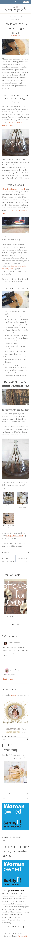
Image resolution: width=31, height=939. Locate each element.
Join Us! (6, 786)
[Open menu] (15, 2)
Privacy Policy (15, 926)
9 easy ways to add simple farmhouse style (23, 557)
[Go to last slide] (6, 601)
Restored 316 (22, 936)
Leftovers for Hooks (12, 616)
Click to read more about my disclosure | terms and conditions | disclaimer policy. (15, 914)
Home (11, 17)
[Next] (25, 601)
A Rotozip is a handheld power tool (13, 189)
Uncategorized (15, 35)
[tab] (12, 624)
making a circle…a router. (14, 535)
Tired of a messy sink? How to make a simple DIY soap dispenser (8, 558)
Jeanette (13, 670)
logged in (13, 695)
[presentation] (15, 596)
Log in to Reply (7, 660)
